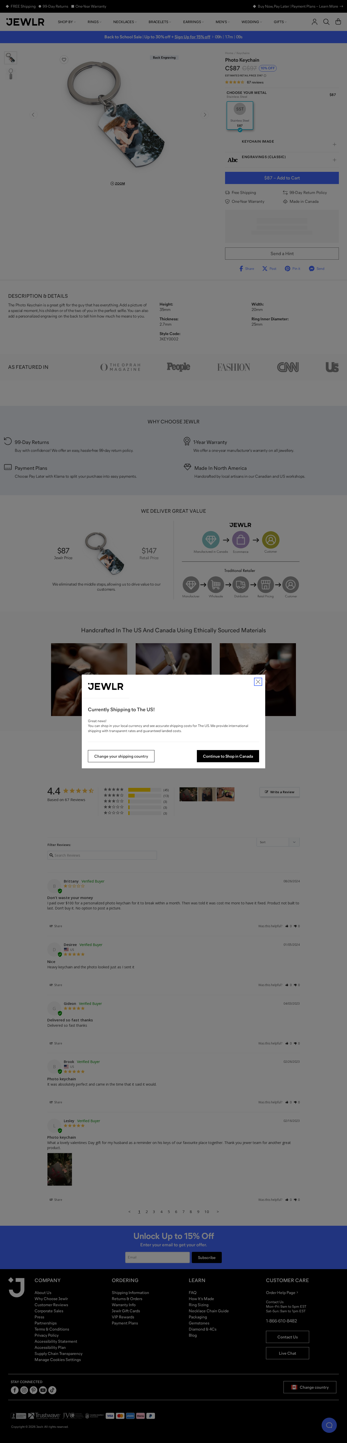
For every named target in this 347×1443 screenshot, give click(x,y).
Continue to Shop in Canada (228, 756)
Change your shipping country (121, 756)
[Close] (258, 682)
